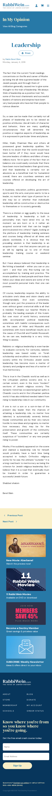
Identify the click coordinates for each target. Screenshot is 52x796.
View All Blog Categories (15, 26)
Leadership (26, 45)
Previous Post (15, 515)
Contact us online (21, 783)
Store (6, 700)
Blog (30, 694)
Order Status (35, 711)
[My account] (36, 5)
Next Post (8, 521)
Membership (10, 705)
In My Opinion (16, 19)
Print (28, 53)
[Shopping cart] (42, 5)
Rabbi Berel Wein (13, 59)
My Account (34, 705)
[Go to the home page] (16, 5)
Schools (8, 711)
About (7, 694)
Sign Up (17, 765)
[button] (48, 5)
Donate (31, 700)
